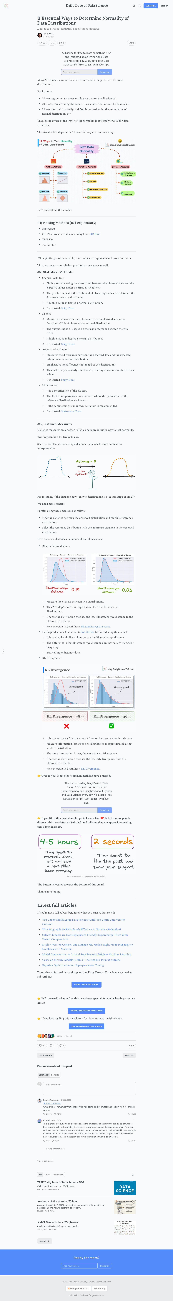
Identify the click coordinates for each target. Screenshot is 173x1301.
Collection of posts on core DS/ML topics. (56, 1186)
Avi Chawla (48, 34)
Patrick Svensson (51, 1100)
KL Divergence (90, 769)
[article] (86, 1188)
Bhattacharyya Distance (95, 627)
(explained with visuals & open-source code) (57, 1226)
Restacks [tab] (55, 1075)
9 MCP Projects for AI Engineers (57, 1222)
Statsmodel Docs (71, 411)
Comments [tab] (44, 1075)
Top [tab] (40, 1174)
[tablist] (49, 1075)
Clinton (46, 1120)
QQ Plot (95, 234)
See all (42, 1241)
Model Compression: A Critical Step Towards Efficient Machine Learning (86, 954)
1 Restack (68, 1036)
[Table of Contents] (3, 650)
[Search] (134, 5)
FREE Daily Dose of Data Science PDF (60, 1182)
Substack (73, 1295)
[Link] (33, 223)
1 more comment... (45, 1161)
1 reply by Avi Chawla (55, 1149)
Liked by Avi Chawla (53, 1103)
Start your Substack (79, 1288)
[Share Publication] (139, 5)
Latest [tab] (47, 1174)
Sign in (164, 5)
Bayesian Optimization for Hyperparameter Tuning (73, 965)
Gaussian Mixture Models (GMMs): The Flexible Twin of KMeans (81, 960)
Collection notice (103, 1281)
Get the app (99, 1288)
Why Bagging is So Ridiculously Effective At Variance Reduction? (81, 929)
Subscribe (151, 5)
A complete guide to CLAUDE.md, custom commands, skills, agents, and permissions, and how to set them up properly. (70, 1206)
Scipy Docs (68, 308)
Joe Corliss (87, 632)
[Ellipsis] (134, 1100)
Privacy (84, 1281)
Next (127, 1055)
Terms (91, 1281)
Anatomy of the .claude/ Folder (57, 1201)
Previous (47, 1055)
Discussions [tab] (58, 1174)
